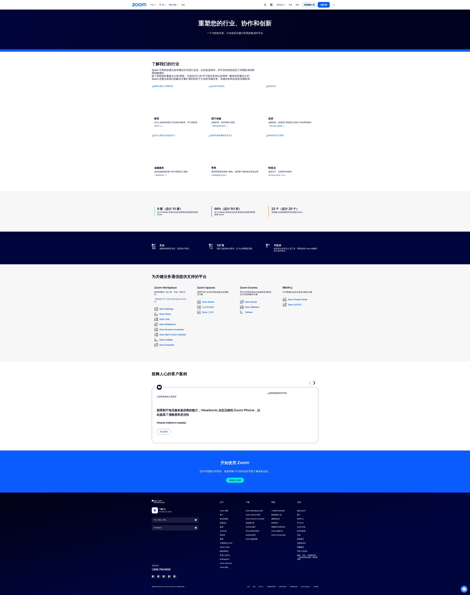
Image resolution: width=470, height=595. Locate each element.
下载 (248, 502)
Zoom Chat (164, 319)
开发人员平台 (225, 555)
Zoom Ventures (226, 563)
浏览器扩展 (250, 523)
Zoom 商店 (224, 567)
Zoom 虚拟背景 (252, 539)
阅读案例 (164, 431)
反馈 (298, 535)
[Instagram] (174, 576)
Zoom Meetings (166, 309)
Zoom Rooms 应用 (253, 515)
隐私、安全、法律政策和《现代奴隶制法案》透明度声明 (307, 557)
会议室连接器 (208, 307)
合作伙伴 (223, 531)
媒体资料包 (224, 551)
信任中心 (261, 586)
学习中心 (300, 523)
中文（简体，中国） (160, 520)
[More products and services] (333, 4)
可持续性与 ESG (226, 543)
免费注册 (323, 5)
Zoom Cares (224, 547)
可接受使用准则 (271, 586)
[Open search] (265, 4)
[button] (314, 383)
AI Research (224, 559)
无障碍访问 (301, 543)
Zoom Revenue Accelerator (171, 329)
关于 (222, 502)
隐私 (254, 586)
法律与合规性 (282, 586)
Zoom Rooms (208, 302)
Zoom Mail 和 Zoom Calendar (172, 335)
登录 (290, 5)
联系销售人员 (309, 5)
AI (163, 5)
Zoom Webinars (252, 307)
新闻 (221, 539)
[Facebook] (169, 576)
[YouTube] (164, 576)
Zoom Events (251, 302)
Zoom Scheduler (166, 345)
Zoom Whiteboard (167, 324)
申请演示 (274, 523)
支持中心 (300, 519)
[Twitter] (158, 576)
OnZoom (249, 312)
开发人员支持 (302, 551)
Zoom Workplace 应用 (254, 511)
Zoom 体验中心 (277, 531)
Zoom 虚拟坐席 (294, 305)
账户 (298, 515)
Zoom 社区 (301, 527)
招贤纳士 (223, 523)
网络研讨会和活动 (278, 527)
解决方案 (172, 5)
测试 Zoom (301, 511)
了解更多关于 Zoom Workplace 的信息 (170, 300)
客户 (221, 515)
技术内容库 (301, 531)
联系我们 (300, 539)
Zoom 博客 (224, 511)
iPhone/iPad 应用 (252, 531)
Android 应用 (250, 535)
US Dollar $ (157, 528)
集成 (221, 527)
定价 (183, 5)
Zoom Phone (165, 314)
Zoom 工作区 (208, 312)
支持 (297, 5)
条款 (248, 586)
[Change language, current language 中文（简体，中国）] (271, 5)
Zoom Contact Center (297, 299)
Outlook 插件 (251, 527)
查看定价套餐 (235, 480)
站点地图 (315, 586)
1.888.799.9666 (161, 569)
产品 (152, 5)
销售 (273, 502)
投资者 (222, 535)
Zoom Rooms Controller (255, 519)
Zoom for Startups (278, 535)
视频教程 (300, 547)
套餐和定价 (275, 519)
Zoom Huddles (166, 340)
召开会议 (279, 5)
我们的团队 (224, 519)
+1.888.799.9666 (278, 511)
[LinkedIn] (153, 576)
